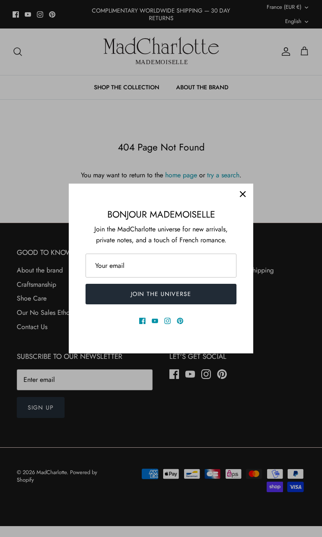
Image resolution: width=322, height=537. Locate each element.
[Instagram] (167, 321)
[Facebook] (142, 321)
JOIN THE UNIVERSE (161, 294)
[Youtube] (155, 321)
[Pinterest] (180, 321)
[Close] (243, 194)
